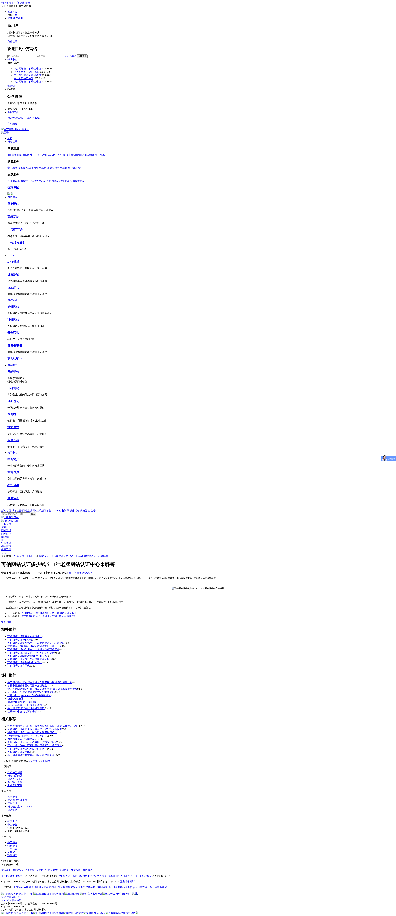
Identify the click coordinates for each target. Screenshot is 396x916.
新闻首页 (6, 510)
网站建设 (12, 197)
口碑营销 (13, 388)
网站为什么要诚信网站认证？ (23, 739)
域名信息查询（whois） (20, 806)
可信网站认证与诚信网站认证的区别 (27, 748)
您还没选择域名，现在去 (23, 118)
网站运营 (13, 371)
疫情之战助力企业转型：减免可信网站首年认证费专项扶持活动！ (43, 726)
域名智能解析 (70, 887)
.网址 (61, 154)
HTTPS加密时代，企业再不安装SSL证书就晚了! (48, 616)
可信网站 (13, 319)
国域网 (44, 887)
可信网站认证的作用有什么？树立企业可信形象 (33, 649)
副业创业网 (151, 887)
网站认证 (12, 300)
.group (91, 154)
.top (9, 154)
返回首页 (12, 11)
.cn (27, 154)
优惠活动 (85, 510)
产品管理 (12, 803)
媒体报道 (75, 510)
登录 (9, 18)
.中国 (32, 154)
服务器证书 (14, 345)
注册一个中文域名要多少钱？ (23, 711)
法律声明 (6, 870)
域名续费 (65, 167)
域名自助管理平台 (17, 800)
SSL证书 (13, 287)
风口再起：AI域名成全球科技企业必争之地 (31, 692)
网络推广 (12, 365)
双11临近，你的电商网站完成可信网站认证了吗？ (49, 613)
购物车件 (13, 112)
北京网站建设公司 (105, 887)
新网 (38, 887)
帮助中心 (14, 2)
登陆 (21, 2)
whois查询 (76, 167)
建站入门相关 (14, 779)
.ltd (86, 154)
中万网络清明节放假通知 (27, 75)
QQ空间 (88, 572)
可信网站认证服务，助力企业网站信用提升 (30, 652)
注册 (27, 2)
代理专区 (29, 870)
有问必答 (46, 761)
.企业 (70, 154)
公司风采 (13, 485)
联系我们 (13, 498)
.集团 (52, 154)
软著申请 (65, 181)
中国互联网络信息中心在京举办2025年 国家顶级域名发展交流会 (42, 689)
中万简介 (13, 459)
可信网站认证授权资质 (19, 639)
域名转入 (23, 167)
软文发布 (39, 181)
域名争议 (83, 887)
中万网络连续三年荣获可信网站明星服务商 (30, 755)
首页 (9, 138)
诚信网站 (13, 306)
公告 (93, 510)
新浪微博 (79, 572)
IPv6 (56, 510)
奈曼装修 (162, 887)
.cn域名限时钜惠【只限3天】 (23, 702)
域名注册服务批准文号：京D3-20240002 (129, 876)
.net (24, 154)
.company (79, 154)
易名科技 (120, 887)
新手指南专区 (14, 782)
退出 (16, 15)
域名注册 (12, 141)
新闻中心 (32, 556)
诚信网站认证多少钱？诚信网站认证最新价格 (32, 732)
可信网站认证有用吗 (18, 665)
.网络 (45, 154)
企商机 (11, 414)
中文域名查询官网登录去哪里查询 (26, 708)
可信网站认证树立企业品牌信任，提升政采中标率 (34, 729)
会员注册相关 (14, 772)
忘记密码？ (71, 56)
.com (19, 154)
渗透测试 (13, 274)
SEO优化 (13, 401)
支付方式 (53, 870)
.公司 (38, 154)
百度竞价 (13, 440)
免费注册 (18, 18)
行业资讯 (64, 510)
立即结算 (12, 123)
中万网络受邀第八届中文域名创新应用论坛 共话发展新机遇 (39, 682)
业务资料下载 (14, 785)
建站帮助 (12, 809)
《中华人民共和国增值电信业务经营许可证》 (82, 876)
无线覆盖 (140, 887)
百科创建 (52, 181)
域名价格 (55, 167)
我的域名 (12, 167)
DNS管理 (33, 167)
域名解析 (44, 167)
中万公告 (12, 824)
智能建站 (13, 203)
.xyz (14, 154)
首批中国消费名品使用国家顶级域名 (27, 685)
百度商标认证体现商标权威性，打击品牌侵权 (32, 742)
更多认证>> (15, 358)
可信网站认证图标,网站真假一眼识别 (27, 656)
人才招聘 (41, 870)
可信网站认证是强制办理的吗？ (24, 662)
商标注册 (26, 181)
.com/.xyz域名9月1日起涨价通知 (24, 705)
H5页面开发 (15, 229)
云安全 (11, 255)
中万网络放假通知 (23, 78)
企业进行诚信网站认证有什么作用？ (27, 735)
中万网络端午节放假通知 (27, 68)
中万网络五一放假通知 (26, 72)
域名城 (32, 887)
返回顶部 (17, 897)
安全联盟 (13, 332)
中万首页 (19, 556)
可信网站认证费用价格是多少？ (24, 636)
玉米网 (59, 887)
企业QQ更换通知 (16, 698)
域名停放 (130, 887)
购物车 (5, 2)
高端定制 (13, 216)
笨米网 (52, 887)
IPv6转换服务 (16, 242)
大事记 (11, 852)
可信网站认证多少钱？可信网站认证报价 (29, 659)
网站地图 (87, 870)
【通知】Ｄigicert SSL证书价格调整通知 (29, 695)
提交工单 (12, 821)
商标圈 (91, 887)
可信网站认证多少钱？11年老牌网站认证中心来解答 (79, 556)
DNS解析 (13, 261)
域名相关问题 (14, 775)
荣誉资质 (13, 472)
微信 (71, 572)
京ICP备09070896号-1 (12, 876)
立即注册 (33, 761)
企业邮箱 (13, 181)
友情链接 (76, 870)
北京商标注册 (21, 887)
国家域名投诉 (127, 881)
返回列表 (6, 622)
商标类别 (78, 181)
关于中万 (12, 452)
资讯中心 (64, 870)
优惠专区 (13, 187)
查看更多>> (12, 86)
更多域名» (100, 154)
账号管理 (12, 797)
